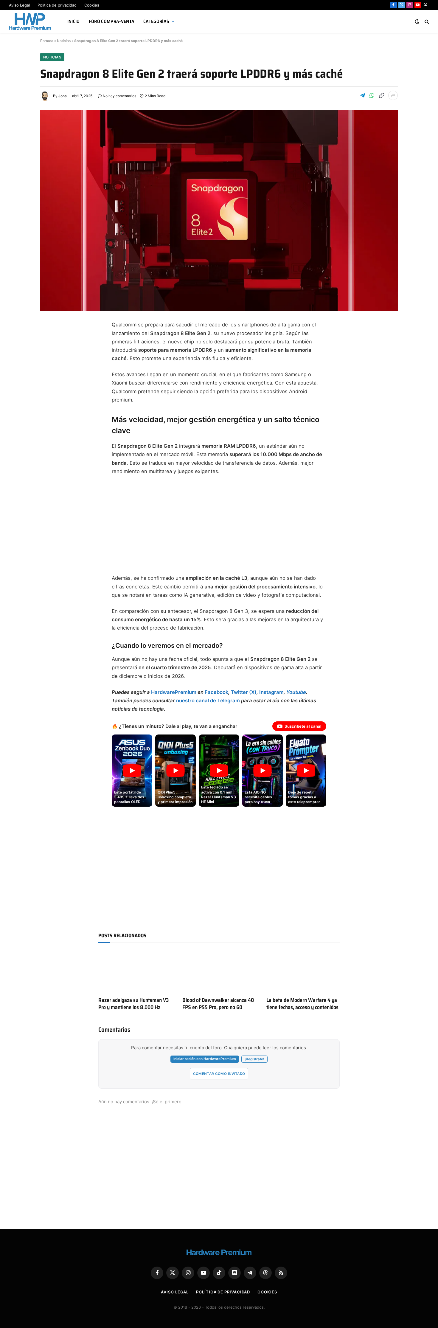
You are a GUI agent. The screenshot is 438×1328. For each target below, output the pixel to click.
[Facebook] (51, 340)
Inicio (73, 21)
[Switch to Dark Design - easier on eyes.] (417, 21)
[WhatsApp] (51, 412)
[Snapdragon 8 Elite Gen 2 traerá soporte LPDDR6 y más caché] (219, 210)
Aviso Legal (19, 5)
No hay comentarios (119, 96)
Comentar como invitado (219, 1074)
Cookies (91, 5)
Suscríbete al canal (303, 726)
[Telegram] (51, 369)
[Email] (51, 398)
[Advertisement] (219, 525)
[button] (132, 770)
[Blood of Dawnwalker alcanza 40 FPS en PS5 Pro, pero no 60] (219, 971)
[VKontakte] (51, 441)
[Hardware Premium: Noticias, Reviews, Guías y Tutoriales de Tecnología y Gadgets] (30, 21)
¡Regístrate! (254, 1059)
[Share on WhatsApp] (371, 95)
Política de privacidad (57, 5)
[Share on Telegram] (362, 95)
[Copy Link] (381, 95)
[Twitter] (51, 355)
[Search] (426, 21)
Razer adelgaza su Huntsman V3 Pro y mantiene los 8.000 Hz (133, 1004)
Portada (46, 40)
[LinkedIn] (51, 383)
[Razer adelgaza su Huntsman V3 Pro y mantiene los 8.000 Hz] (135, 971)
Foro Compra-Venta (111, 21)
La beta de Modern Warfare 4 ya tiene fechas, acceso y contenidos (302, 1004)
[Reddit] (51, 426)
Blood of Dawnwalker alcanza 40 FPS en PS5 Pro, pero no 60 (218, 1004)
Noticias (64, 40)
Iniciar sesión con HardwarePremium (204, 1059)
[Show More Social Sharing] (393, 95)
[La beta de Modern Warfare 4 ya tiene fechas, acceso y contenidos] (303, 971)
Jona (62, 96)
